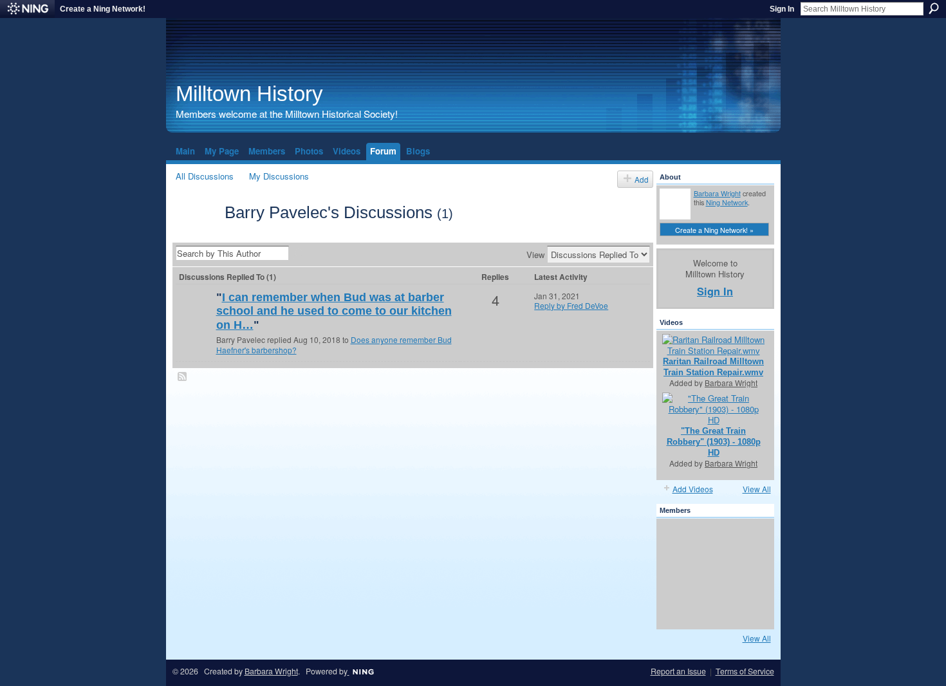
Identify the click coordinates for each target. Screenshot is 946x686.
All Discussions (205, 176)
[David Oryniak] (711, 574)
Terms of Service (745, 671)
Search (934, 8)
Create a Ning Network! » (714, 230)
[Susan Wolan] (711, 539)
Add (642, 179)
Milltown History (249, 94)
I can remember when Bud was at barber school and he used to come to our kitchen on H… (334, 311)
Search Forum (298, 254)
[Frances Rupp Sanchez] (746, 608)
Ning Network (727, 202)
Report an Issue (678, 671)
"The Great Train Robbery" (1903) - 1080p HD (714, 442)
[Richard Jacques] (746, 539)
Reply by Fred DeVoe (571, 305)
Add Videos (692, 488)
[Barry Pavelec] (196, 235)
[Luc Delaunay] (677, 574)
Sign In (782, 9)
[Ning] (27, 9)
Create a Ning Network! (102, 9)
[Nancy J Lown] (711, 608)
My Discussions (279, 176)
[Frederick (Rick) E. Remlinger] (194, 318)
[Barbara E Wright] (677, 539)
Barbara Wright (717, 193)
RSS (183, 377)
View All (757, 488)
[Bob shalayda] (746, 574)
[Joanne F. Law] (677, 608)
